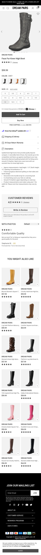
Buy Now (20, 120)
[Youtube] (27, 505)
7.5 (5, 98)
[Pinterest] (22, 505)
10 (5, 102)
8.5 (20, 98)
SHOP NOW (20, 3)
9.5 (36, 98)
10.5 (12, 102)
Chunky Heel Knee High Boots (30, 291)
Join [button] (35, 493)
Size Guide (13, 89)
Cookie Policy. (25, 546)
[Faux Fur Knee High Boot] (4, 81)
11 (20, 102)
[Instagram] (14, 505)
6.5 (28, 93)
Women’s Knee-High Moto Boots (12, 359)
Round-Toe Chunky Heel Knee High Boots (15, 461)
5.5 (13, 93)
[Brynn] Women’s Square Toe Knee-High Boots (16, 291)
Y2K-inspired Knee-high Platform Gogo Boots (16, 393)
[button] (3, 8)
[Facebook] (10, 505)
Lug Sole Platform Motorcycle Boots (13, 325)
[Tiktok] (18, 505)
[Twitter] (31, 505)
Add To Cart (20, 115)
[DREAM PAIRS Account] (33, 8)
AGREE (20, 551)
